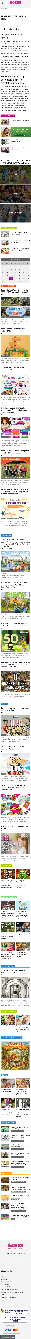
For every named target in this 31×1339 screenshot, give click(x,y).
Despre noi (4, 1279)
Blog (13, 1219)
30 (15, 267)
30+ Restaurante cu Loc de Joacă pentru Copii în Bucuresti (22, 954)
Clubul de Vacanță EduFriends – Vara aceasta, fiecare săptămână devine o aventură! (14, 410)
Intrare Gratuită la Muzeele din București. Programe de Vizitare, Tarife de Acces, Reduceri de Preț (23, 915)
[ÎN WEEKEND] (15, 193)
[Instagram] (13, 1258)
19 (11, 275)
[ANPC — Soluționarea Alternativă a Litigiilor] (15, 1311)
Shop (2, 1294)
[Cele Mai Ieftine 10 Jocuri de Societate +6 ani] (15, 764)
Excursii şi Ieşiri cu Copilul (8, 571)
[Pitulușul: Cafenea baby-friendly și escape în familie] (5, 142)
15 (23, 272)
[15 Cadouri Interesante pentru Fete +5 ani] (15, 843)
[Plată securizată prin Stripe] (11, 1328)
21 (19, 275)
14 (19, 272)
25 (7, 278)
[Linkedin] (17, 1258)
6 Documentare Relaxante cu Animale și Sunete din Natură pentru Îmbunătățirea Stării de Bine (20, 1187)
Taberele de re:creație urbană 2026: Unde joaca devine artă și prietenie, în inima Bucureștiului (15, 491)
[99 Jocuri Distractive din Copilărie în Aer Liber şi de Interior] (5, 251)
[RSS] (11, 1262)
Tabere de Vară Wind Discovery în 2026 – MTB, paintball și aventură (14, 291)
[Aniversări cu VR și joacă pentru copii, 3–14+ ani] (5, 150)
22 (23, 275)
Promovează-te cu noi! (7, 1284)
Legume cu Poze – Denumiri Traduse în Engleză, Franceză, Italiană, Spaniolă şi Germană (21, 884)
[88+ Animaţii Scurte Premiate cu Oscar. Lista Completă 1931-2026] (5, 1147)
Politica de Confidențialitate (8, 1297)
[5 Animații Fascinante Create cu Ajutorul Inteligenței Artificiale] (5, 1129)
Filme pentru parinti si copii (18, 1181)
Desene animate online (17, 1131)
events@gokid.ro (20, 1253)
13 (15, 272)
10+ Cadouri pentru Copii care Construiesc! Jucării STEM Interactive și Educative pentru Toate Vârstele (23, 1113)
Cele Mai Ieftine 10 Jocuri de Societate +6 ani (12, 748)
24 (3, 278)
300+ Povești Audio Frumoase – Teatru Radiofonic (14, 971)
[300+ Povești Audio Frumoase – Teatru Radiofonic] (5, 234)
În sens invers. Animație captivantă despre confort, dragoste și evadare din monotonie (20, 1137)
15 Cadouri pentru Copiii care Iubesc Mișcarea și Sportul (15, 709)
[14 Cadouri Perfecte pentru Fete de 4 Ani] (8, 1083)
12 (11, 272)
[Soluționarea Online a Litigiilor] (15, 1319)
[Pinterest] (26, 1258)
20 (15, 275)
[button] (28, 3)
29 (11, 267)
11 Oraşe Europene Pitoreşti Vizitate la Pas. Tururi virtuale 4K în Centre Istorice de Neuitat (15, 664)
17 (3, 275)
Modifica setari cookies (8, 1337)
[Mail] (21, 1258)
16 (28, 272)
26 (11, 278)
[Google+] (8, 1258)
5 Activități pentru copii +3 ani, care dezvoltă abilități (7, 1027)
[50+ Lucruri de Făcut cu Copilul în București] (15, 641)
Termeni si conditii (6, 1300)
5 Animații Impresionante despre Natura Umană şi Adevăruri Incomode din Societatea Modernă (20, 1163)
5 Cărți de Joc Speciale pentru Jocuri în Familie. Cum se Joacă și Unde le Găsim (14, 787)
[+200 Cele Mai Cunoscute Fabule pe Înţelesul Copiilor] (5, 242)
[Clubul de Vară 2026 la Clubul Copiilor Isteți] (15, 384)
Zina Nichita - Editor (6, 548)
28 (7, 267)
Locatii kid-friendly (8, 116)
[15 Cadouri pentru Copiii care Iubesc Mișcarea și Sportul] (15, 725)
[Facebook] (4, 1258)
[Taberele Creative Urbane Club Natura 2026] (15, 346)
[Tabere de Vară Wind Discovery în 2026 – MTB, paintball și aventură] (15, 307)
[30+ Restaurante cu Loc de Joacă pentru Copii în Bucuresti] (23, 946)
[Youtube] (20, 1262)
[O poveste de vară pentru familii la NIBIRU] (5, 122)
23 (28, 275)
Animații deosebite (8, 1123)
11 (7, 272)
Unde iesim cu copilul (9, 897)
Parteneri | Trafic (6, 1287)
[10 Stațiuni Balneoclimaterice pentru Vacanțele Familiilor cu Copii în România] (8, 905)
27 (3, 267)
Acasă (2, 8)
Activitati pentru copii (9, 228)
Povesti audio (5, 997)
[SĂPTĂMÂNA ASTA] (15, 213)
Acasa (2, 1276)
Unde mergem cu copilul (7, 650)
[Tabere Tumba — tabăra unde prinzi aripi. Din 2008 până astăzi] (15, 468)
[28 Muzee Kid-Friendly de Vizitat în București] (23, 927)
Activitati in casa (16, 1199)
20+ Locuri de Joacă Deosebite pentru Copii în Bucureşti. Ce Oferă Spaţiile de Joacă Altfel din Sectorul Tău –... (7, 956)
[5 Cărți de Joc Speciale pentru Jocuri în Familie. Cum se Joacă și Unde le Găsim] (15, 804)
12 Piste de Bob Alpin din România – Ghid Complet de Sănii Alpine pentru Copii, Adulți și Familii (15, 585)
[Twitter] (15, 1262)
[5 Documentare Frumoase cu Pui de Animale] (5, 1180)
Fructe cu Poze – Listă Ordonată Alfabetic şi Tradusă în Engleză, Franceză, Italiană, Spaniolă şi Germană (7, 884)
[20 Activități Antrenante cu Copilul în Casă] (5, 1198)
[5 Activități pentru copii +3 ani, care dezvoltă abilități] (8, 1020)
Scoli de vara (5, 355)
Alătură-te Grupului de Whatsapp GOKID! (12, 1292)
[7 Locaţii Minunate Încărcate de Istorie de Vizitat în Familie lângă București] (8, 927)
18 (7, 275)
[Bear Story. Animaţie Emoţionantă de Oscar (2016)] (5, 1155)
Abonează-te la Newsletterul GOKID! (11, 1289)
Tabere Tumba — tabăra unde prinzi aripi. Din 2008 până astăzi (15, 452)
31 (19, 267)
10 (3, 272)
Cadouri (3, 735)
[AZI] (15, 174)
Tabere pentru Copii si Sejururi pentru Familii (12, 317)
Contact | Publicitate (6, 1282)
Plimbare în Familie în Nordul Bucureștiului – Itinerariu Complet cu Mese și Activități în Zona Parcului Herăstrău (15, 543)
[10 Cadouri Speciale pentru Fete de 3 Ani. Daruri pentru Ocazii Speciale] (23, 1083)
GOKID (2, 294)
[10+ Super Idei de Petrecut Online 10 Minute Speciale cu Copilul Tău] (5, 1217)
